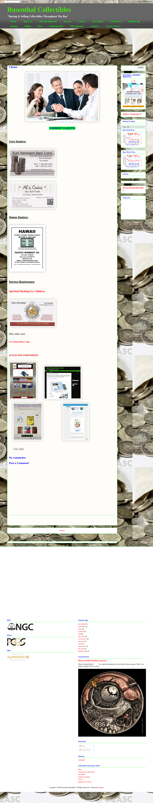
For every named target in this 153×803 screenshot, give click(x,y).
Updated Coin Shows (85, 782)
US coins (81, 649)
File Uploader (77, 26)
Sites (40, 26)
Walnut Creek (82, 651)
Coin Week (81, 774)
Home (13, 21)
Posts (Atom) (66, 538)
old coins (81, 641)
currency (81, 631)
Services (67, 21)
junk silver (81, 636)
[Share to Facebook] (21, 449)
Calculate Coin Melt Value (86, 772)
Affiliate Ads (134, 21)
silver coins (82, 646)
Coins (80, 629)
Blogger (101, 787)
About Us (27, 21)
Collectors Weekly (84, 777)
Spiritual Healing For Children (27, 291)
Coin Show (81, 626)
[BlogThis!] (16, 449)
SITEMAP (81, 760)
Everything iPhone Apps (20, 342)
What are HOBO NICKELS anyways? (92, 661)
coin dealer (81, 624)
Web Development (48, 21)
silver (80, 644)
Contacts (94, 26)
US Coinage (97, 21)
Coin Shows (115, 21)
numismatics (82, 639)
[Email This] (14, 449)
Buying (14, 26)
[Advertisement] (76, 45)
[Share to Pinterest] (23, 449)
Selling (27, 26)
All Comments (85, 750)
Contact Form (112, 26)
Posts (83, 746)
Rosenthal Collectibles (39, 9)
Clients (81, 21)
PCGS (80, 779)
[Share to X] (18, 449)
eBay (80, 769)
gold (79, 634)
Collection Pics (56, 26)
